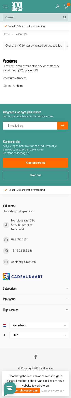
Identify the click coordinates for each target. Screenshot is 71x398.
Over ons (35, 175)
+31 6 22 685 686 (22, 250)
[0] (66, 6)
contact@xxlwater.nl (23, 261)
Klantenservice (35, 162)
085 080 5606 (19, 239)
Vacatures (22, 34)
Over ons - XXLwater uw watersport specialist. (33, 45)
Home (6, 34)
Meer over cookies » (52, 390)
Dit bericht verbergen (24, 390)
